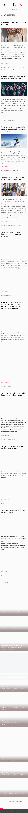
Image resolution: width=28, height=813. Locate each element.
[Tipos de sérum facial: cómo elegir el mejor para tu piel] (14, 615)
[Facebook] (1, 805)
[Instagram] (11, 805)
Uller (15, 159)
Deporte (13, 170)
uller (17, 170)
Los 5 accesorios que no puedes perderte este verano (12, 447)
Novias (13, 439)
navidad (13, 120)
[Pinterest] (8, 805)
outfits (19, 225)
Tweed (12, 70)
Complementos (14, 67)
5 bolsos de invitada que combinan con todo (13, 23)
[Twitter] (4, 805)
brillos (8, 67)
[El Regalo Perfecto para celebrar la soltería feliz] (14, 796)
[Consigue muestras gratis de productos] (14, 761)
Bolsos (4, 67)
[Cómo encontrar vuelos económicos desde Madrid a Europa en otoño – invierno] (14, 691)
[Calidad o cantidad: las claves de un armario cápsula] (14, 710)
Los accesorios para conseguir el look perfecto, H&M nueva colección (13, 234)
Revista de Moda (18, 801)
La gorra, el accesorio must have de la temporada (13, 511)
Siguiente (7, 582)
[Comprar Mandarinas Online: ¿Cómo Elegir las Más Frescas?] (14, 777)
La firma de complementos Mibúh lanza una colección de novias (13, 394)
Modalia (3, 159)
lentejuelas (7, 70)
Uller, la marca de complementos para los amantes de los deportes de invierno (13, 129)
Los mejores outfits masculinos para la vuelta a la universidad (12, 178)
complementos (5, 60)
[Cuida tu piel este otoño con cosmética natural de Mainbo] (14, 631)
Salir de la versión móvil (14, 811)
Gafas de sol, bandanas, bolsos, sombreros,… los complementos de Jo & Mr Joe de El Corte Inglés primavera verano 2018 (13, 305)
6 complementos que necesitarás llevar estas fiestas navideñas (13, 77)
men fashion (14, 225)
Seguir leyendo (5, 63)
